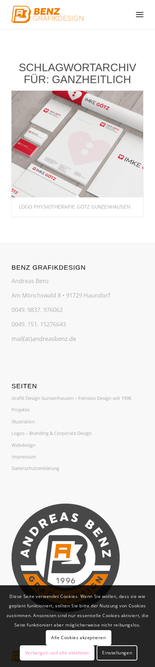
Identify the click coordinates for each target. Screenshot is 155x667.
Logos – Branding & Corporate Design (52, 433)
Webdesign (23, 445)
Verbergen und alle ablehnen (57, 653)
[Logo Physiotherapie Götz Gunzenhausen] (77, 144)
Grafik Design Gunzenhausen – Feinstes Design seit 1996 (71, 398)
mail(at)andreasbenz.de (44, 339)
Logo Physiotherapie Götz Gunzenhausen (74, 207)
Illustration (23, 421)
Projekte (21, 409)
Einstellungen (117, 653)
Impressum (24, 456)
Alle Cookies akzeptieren (78, 637)
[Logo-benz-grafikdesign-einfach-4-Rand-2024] (64, 14)
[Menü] (139, 14)
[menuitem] (139, 14)
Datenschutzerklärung (35, 468)
